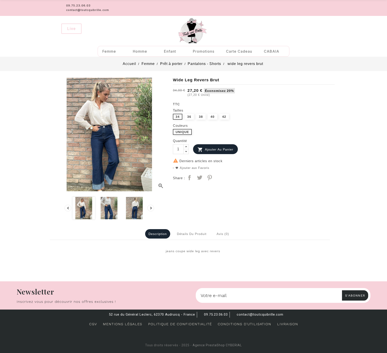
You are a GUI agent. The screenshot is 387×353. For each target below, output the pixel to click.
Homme (140, 51)
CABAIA (271, 51)
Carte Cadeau (239, 51)
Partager (189, 177)
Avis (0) (223, 234)
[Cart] (319, 31)
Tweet (199, 177)
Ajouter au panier (215, 149)
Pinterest (209, 177)
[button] (71, 29)
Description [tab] (157, 234)
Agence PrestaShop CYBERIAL (217, 345)
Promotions (203, 51)
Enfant (170, 51)
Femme (109, 51)
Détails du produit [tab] (191, 234)
